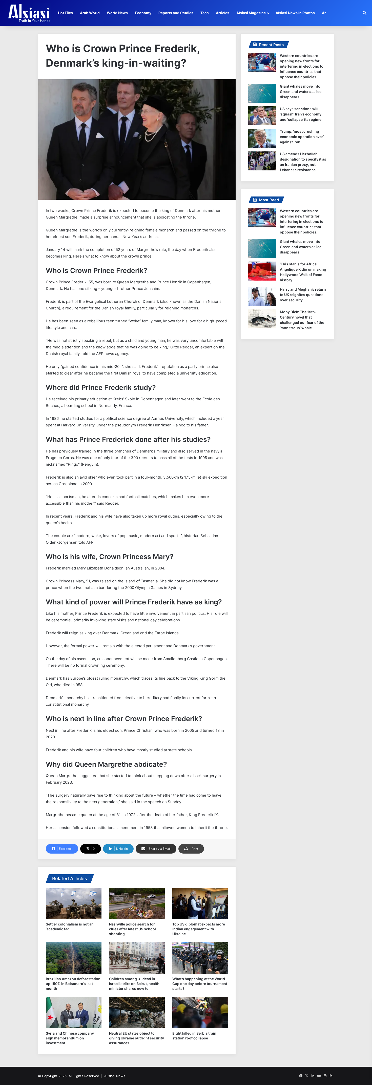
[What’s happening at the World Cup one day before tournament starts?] (200, 958)
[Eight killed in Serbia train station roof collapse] (200, 1012)
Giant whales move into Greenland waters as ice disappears (300, 91)
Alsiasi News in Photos (295, 13)
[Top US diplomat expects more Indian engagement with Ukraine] (200, 903)
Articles (222, 13)
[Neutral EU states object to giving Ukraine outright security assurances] (137, 1012)
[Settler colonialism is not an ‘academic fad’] (73, 903)
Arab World (90, 13)
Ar (324, 13)
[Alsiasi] (29, 13)
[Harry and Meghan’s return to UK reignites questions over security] (262, 296)
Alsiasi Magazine (251, 13)
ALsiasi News (114, 1076)
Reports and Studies (175, 13)
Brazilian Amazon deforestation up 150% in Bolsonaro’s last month (73, 984)
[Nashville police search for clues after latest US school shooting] (137, 903)
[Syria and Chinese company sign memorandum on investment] (73, 1012)
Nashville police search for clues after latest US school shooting (132, 929)
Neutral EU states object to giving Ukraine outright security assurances (136, 1038)
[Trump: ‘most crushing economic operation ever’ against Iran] (262, 138)
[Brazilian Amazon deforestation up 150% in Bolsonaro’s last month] (73, 958)
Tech (204, 13)
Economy (143, 13)
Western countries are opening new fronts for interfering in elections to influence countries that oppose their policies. (301, 66)
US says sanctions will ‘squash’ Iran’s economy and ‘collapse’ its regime (300, 114)
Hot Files (65, 13)
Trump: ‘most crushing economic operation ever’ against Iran (302, 136)
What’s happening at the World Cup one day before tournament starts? (199, 984)
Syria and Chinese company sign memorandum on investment (70, 1038)
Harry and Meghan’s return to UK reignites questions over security (303, 294)
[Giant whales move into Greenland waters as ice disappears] (262, 93)
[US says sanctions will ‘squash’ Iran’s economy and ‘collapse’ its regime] (262, 115)
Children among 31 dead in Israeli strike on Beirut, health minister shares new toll (134, 984)
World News (117, 13)
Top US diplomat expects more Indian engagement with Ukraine (198, 929)
